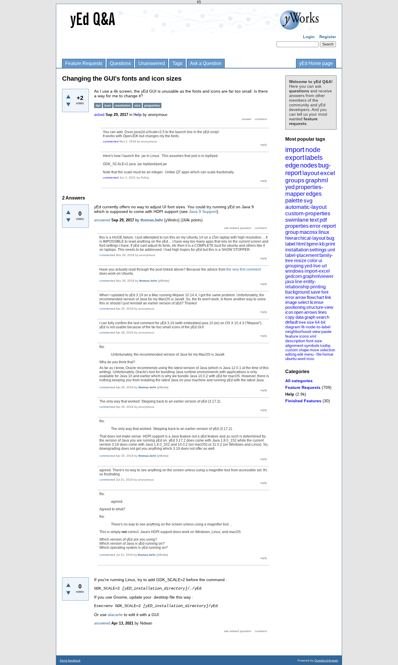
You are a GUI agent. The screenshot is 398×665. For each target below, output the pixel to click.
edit (300, 354)
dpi (98, 105)
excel (327, 173)
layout (310, 173)
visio (310, 359)
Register (327, 36)
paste (326, 331)
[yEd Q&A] (194, 29)
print (330, 244)
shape (304, 350)
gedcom (293, 276)
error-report (322, 226)
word (301, 359)
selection (327, 350)
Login (309, 36)
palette (294, 200)
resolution (123, 105)
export (294, 157)
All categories (299, 380)
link (328, 297)
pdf (323, 220)
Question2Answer (326, 660)
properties (297, 226)
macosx (309, 232)
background (297, 292)
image (291, 302)
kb (322, 244)
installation (297, 250)
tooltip (325, 345)
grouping (294, 265)
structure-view (319, 307)
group (292, 232)
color (312, 260)
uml (331, 249)
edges (314, 193)
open (298, 312)
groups (294, 180)
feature (291, 336)
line (298, 281)
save (315, 292)
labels (314, 157)
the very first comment (243, 269)
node (312, 150)
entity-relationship (300, 284)
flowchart (315, 297)
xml (313, 336)
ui (320, 260)
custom (291, 350)
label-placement (301, 255)
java (289, 281)
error (289, 297)
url (324, 265)
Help (289, 394)
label (290, 244)
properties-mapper (304, 190)
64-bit (320, 322)
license (316, 302)
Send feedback (70, 660)
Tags (177, 63)
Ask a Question (205, 63)
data (299, 317)
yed (290, 187)
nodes (308, 165)
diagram (292, 326)
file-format (324, 354)
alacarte (115, 614)
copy (290, 317)
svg (308, 200)
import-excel (317, 271)
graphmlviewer (318, 276)
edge (292, 165)
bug (330, 238)
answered (102, 220)
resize (300, 260)
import (294, 150)
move (314, 350)
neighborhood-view (302, 331)
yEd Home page (316, 63)
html (301, 244)
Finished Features (303, 400)
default (291, 322)
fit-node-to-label (315, 326)
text (314, 220)
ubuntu (291, 359)
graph (309, 317)
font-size (314, 340)
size (310, 322)
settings (318, 250)
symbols (311, 345)
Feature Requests (83, 63)
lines (322, 312)
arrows (310, 312)
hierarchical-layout (305, 238)
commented (111, 141)
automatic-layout (306, 207)
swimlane (297, 220)
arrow (300, 297)
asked (99, 114)
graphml (316, 180)
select (303, 302)
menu (309, 354)
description (295, 340)
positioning (295, 307)
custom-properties (307, 213)
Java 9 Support (203, 211)
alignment (294, 345)
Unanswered (151, 63)
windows (294, 271)
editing (290, 354)
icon (289, 312)
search (322, 317)
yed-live (312, 265)
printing (318, 286)
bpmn (312, 244)
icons (304, 336)
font (324, 292)
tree (302, 322)
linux (323, 232)
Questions (120, 63)
